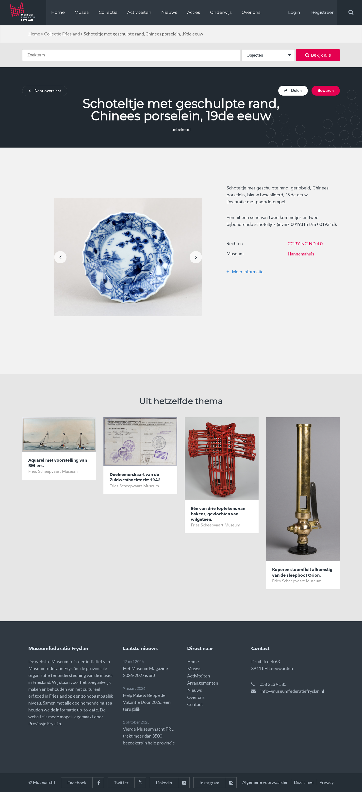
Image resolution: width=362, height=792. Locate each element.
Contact (195, 704)
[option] (128, 257)
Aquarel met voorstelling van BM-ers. (57, 463)
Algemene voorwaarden (265, 782)
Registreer (322, 12)
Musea (82, 12)
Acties (193, 12)
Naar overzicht (47, 91)
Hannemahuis (301, 253)
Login (294, 12)
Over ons (251, 12)
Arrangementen (202, 683)
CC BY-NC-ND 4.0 (305, 243)
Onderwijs (221, 12)
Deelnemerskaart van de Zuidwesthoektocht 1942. (136, 477)
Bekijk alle (321, 55)
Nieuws (169, 12)
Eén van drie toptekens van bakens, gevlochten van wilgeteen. (218, 514)
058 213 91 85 (273, 684)
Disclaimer (304, 782)
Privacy (326, 782)
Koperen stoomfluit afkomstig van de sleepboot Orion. (302, 572)
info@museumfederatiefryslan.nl (292, 691)
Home (58, 12)
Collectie (108, 12)
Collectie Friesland (62, 33)
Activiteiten (139, 12)
